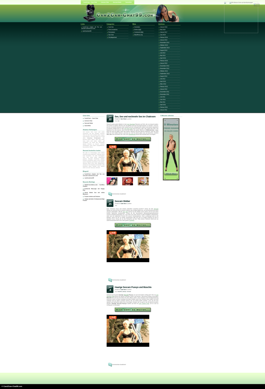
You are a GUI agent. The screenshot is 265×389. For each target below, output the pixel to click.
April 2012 (163, 81)
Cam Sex (111, 27)
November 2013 (164, 42)
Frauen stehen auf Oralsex (92, 196)
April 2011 (163, 104)
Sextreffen (128, 2)
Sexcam (156, 209)
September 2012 (165, 73)
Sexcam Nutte (117, 2)
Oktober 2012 (164, 71)
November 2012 (164, 68)
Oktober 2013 (164, 45)
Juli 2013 (162, 53)
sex (118, 120)
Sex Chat (111, 35)
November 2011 (164, 94)
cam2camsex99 (87, 31)
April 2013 (163, 58)
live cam (125, 211)
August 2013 (163, 50)
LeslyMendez (112, 184)
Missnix (127, 184)
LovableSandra (143, 184)
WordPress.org (138, 35)
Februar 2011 (164, 107)
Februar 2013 (164, 60)
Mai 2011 (162, 102)
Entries (137, 29)
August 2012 (163, 76)
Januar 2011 (163, 110)
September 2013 (165, 47)
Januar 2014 (163, 40)
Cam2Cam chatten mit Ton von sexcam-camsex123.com (91, 27)
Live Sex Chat (128, 128)
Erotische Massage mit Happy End (94, 189)
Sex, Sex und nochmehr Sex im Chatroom (135, 116)
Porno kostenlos (112, 29)
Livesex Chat (105, 2)
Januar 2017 (163, 32)
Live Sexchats (131, 124)
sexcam (129, 291)
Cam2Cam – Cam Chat (90, 2)
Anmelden (137, 27)
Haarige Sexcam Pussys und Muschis (133, 287)
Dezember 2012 (164, 66)
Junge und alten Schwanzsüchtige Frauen (94, 199)
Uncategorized (112, 37)
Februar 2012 (164, 86)
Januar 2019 (163, 27)
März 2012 (163, 84)
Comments (138, 32)
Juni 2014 (163, 35)
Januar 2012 (163, 89)
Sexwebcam (132, 134)
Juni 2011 (163, 99)
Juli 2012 (162, 79)
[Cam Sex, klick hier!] (132, 141)
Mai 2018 (162, 29)
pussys (124, 291)
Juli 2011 (162, 97)
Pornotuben (111, 32)
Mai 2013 (162, 55)
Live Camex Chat (144, 303)
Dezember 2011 (164, 91)
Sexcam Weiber (122, 201)
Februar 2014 (164, 37)
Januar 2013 (163, 63)
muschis (120, 291)
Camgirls (131, 220)
